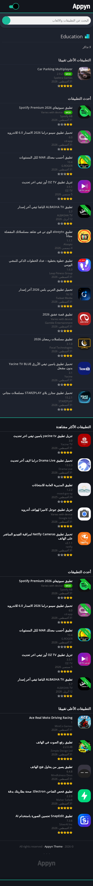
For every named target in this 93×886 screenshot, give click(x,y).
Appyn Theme (54, 846)
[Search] (6, 20)
